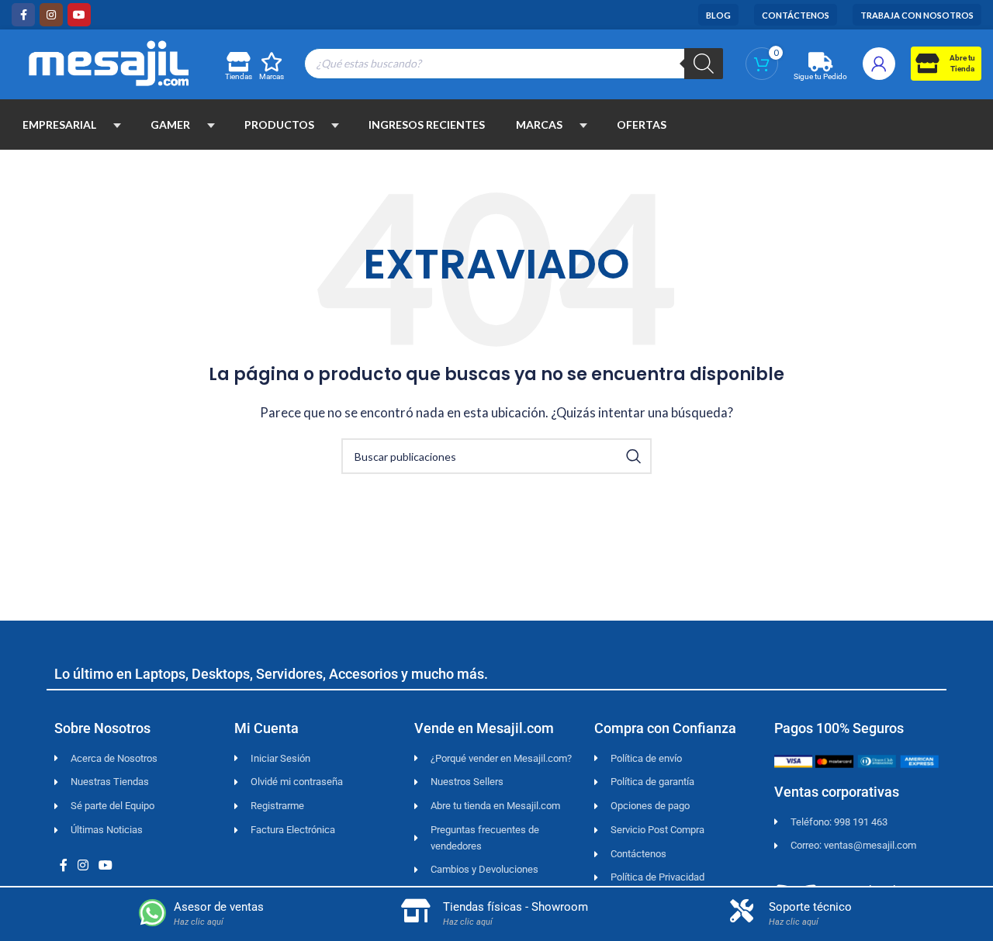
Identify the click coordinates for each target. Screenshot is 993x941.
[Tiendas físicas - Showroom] (415, 910)
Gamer (170, 124)
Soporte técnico (810, 907)
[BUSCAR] (634, 456)
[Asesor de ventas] (152, 912)
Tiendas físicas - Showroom (515, 907)
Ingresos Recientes (426, 124)
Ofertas (641, 124)
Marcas (271, 76)
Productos (279, 124)
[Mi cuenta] (879, 63)
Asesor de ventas (219, 907)
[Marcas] (272, 61)
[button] (117, 125)
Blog (718, 15)
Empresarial (59, 124)
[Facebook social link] (23, 14)
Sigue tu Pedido (820, 76)
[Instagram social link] (51, 14)
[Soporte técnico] (741, 910)
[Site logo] (109, 61)
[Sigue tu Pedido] (820, 61)
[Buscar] (703, 63)
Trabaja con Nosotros (917, 15)
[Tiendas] (237, 61)
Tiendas (238, 76)
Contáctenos (795, 15)
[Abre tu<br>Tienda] (926, 63)
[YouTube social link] (79, 14)
